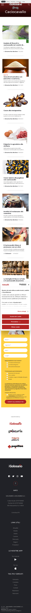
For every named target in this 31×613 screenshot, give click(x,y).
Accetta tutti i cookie (15, 316)
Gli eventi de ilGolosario (14, 366)
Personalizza (14, 321)
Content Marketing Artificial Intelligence (11, 610)
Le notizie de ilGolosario (14, 362)
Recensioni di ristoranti (14, 373)
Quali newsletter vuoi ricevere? (13, 360)
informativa (12, 395)
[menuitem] (15, 512)
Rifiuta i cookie (15, 327)
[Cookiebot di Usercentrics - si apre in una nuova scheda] (19, 285)
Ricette (10, 379)
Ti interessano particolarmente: (13, 371)
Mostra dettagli (22, 311)
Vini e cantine (12, 375)
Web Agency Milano (11, 609)
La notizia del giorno (13, 364)
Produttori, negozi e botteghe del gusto (18, 377)
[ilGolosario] (15, 4)
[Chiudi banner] (28, 284)
